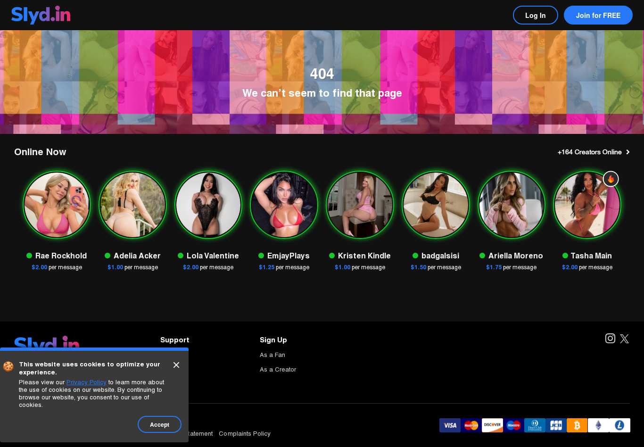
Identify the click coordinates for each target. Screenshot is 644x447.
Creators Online (590, 152)
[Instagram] (609, 339)
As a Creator (278, 369)
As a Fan (272, 354)
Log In (535, 15)
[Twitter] (624, 339)
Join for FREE (598, 15)
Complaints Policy (245, 433)
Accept (159, 424)
